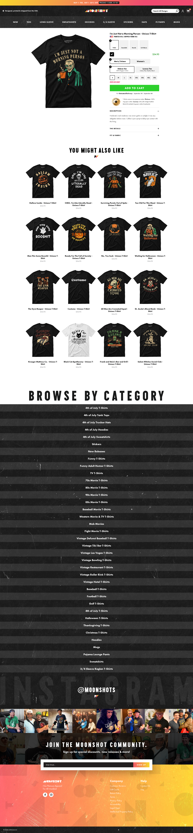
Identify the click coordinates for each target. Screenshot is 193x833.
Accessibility (115, 804)
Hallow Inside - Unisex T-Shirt (42, 204)
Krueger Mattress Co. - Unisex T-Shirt (42, 364)
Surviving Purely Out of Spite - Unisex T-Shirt (114, 205)
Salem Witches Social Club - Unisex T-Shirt (150, 364)
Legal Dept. (115, 807)
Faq (142, 789)
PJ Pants (160, 22)
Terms (112, 796)
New (15, 22)
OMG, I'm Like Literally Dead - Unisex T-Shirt (78, 205)
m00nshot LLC (13, 830)
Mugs (177, 22)
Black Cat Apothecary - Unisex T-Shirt (78, 364)
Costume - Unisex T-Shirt (79, 310)
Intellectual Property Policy (121, 811)
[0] (188, 11)
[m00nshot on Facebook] (45, 794)
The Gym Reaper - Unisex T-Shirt (42, 310)
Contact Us (145, 785)
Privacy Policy (116, 800)
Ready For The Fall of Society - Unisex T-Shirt (78, 258)
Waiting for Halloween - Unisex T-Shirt (150, 258)
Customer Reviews (118, 785)
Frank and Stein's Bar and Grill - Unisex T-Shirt (114, 364)
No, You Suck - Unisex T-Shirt (114, 257)
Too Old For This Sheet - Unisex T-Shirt (150, 205)
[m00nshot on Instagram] (12, 721)
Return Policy (115, 793)
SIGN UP (141, 765)
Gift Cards (114, 789)
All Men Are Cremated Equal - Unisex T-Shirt (114, 311)
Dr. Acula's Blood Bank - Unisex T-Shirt (150, 311)
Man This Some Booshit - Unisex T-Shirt (42, 258)
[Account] (183, 12)
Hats (144, 22)
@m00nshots (96, 689)
